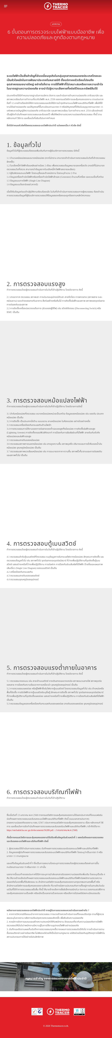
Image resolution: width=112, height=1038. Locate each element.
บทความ (56, 24)
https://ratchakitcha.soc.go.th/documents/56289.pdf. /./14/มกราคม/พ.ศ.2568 (42, 830)
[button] (5, 6)
